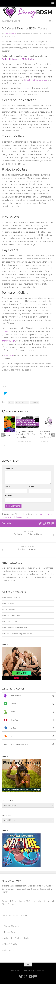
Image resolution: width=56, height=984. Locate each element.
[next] (53, 435)
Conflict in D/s (10, 621)
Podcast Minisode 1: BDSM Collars (18, 59)
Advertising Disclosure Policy (17, 938)
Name (8, 486)
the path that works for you (35, 80)
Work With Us (10, 944)
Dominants (9, 603)
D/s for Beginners (12, 615)
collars (25, 88)
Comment (9, 469)
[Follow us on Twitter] (40, 523)
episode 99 (9, 355)
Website (8, 496)
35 (53, 21)
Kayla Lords (10, 33)
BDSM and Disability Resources (18, 633)
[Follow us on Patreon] (52, 523)
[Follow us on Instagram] (44, 523)
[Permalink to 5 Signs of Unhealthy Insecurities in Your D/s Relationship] (27, 422)
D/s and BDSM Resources (15, 627)
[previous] (3, 435)
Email (32, 486)
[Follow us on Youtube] (48, 523)
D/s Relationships (11, 21)
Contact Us (9, 950)
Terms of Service (11, 926)
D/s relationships (22, 402)
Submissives (9, 609)
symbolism (34, 402)
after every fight (8, 341)
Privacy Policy (10, 932)
